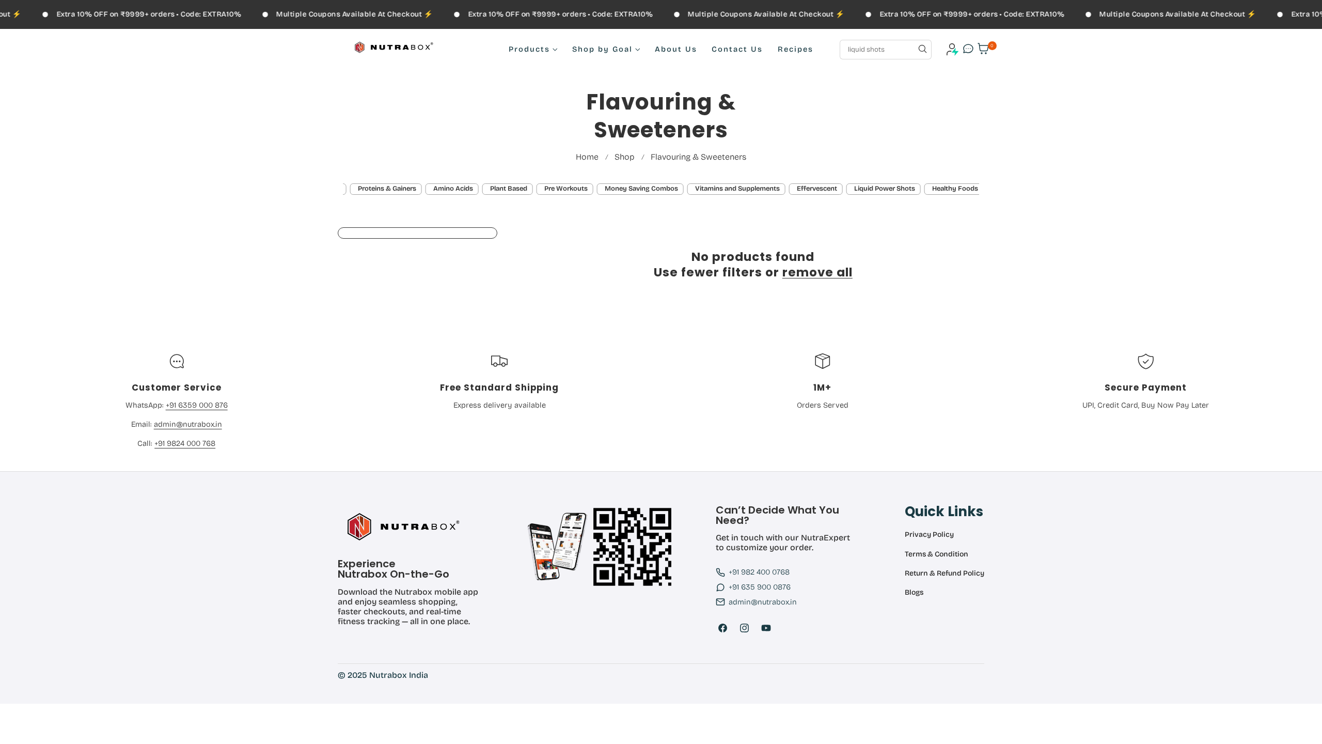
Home (587, 157)
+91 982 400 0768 (759, 572)
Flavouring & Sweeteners (698, 157)
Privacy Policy (929, 534)
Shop (625, 157)
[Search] (922, 49)
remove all (817, 272)
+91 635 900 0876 (760, 587)
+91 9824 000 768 (184, 443)
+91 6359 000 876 (197, 405)
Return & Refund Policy (944, 573)
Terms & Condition (936, 554)
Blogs (914, 592)
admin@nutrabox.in (188, 424)
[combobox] (886, 49)
